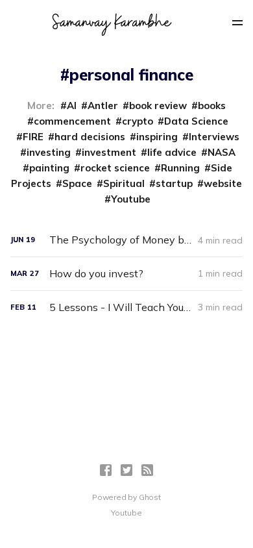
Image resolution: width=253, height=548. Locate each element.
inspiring (157, 137)
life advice (172, 152)
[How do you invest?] (126, 273)
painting (49, 168)
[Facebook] (106, 470)
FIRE (33, 137)
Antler (103, 105)
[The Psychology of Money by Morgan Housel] (126, 239)
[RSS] (147, 470)
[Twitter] (126, 470)
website (223, 183)
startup (174, 183)
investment (109, 152)
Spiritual (124, 183)
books (212, 105)
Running (180, 168)
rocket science (115, 168)
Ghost (150, 497)
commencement (72, 121)
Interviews (214, 137)
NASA (221, 152)
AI (72, 105)
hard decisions (89, 137)
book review (158, 105)
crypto (137, 121)
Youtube (131, 199)
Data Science (196, 121)
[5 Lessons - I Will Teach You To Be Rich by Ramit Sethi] (126, 307)
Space (77, 183)
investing (49, 152)
